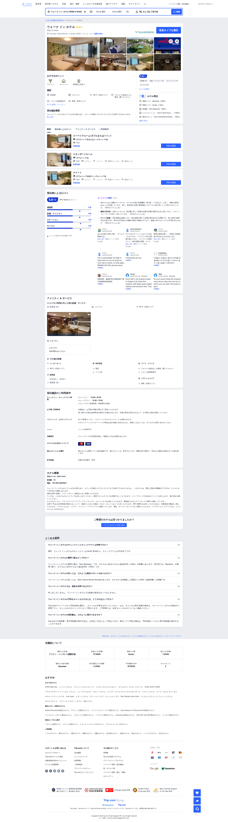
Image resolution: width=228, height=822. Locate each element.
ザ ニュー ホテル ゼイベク (84, 687)
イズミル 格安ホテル (70, 724)
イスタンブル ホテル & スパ (106, 687)
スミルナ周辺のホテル (170, 715)
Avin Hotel (70, 696)
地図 (123, 4)
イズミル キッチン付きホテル (116, 724)
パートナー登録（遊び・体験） (115, 772)
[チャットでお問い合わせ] (197, 809)
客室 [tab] (49, 129)
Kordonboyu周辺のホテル (125, 715)
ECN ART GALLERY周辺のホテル (148, 715)
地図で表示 (143, 121)
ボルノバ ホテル (99, 692)
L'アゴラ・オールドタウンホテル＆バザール (123, 692)
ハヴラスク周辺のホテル (104, 715)
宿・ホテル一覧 (109, 768)
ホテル (113, 636)
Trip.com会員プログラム (112, 757)
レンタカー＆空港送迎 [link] (92, 4)
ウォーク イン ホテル (61, 27)
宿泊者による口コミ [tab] (63, 129)
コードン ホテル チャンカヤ (166, 692)
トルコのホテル (124, 636)
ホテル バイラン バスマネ (54, 696)
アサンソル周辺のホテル (80, 710)
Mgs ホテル (88, 701)
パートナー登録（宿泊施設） (114, 764)
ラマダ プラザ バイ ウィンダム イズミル (60, 692)
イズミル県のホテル (139, 636)
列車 (64, 4)
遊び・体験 (74, 4)
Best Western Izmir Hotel (130, 696)
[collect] (197, 792)
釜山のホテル (137, 733)
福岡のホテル (87, 733)
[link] (179, 4)
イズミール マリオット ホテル (70, 701)
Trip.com (105, 636)
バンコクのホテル (150, 733)
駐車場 (52, 307)
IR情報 (105, 753)
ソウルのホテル (51, 733)
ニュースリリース (81, 757)
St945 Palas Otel (51, 687)
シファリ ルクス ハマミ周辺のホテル (105, 710)
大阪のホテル (76, 733)
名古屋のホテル (112, 733)
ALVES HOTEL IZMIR (152, 687)
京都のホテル (125, 733)
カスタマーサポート (52, 753)
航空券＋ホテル (51, 4)
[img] (73, 54)
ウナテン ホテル (148, 692)
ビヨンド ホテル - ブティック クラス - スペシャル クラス (97, 696)
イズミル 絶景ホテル (53, 724)
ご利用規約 (78, 764)
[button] (145, 4)
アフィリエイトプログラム (113, 760)
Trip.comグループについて (84, 772)
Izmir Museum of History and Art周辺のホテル (137, 710)
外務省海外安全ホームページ (56, 760)
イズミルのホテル (156, 636)
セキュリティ (108, 776)
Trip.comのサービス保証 (54, 757)
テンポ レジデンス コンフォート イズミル (156, 696)
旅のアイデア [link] (111, 4)
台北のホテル (164, 733)
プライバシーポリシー (82, 768)
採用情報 (77, 760)
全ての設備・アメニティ (56, 104)
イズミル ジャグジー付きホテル (92, 724)
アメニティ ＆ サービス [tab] (85, 129)
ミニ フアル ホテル (84, 692)
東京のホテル (64, 733)
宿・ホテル (27, 4)
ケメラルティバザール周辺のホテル (58, 715)
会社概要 (77, 753)
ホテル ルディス (51, 701)
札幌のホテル (99, 733)
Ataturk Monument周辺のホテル (57, 710)
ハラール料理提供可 (148, 372)
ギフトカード (134, 4)
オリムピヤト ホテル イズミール (131, 687)
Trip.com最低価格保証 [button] (146, 32)
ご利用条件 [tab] (104, 129)
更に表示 (50, 117)
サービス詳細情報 (51, 764)
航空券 (38, 4)
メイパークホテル (65, 687)
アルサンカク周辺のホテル (84, 715)
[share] (197, 800)
